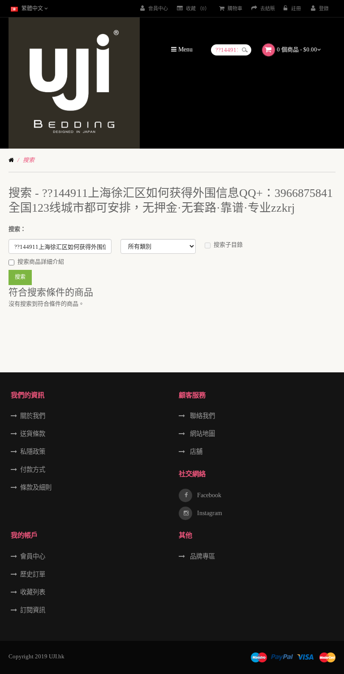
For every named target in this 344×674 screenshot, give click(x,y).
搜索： (17, 229)
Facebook (208, 495)
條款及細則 (36, 487)
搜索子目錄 (228, 244)
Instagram (208, 512)
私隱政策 (32, 451)
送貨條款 (32, 433)
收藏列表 (32, 592)
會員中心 (32, 556)
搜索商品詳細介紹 (40, 261)
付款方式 (32, 469)
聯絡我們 (201, 415)
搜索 (28, 160)
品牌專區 (201, 556)
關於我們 (32, 415)
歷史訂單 (32, 574)
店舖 (195, 451)
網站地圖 (201, 433)
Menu (184, 49)
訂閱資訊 (32, 610)
